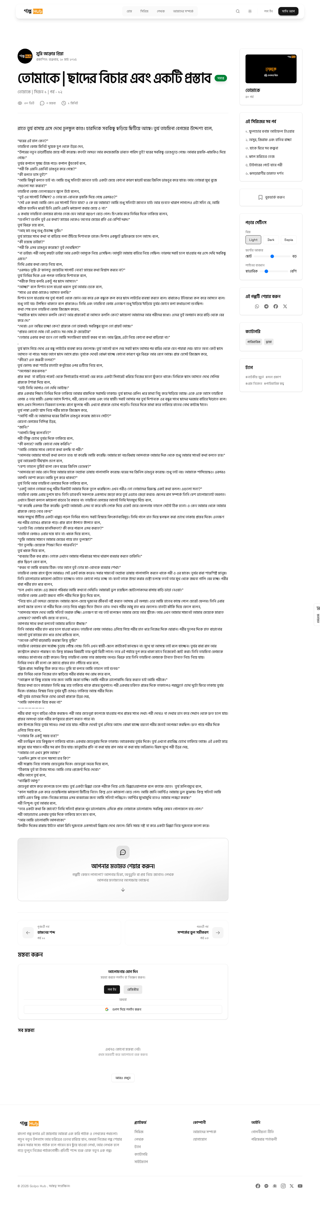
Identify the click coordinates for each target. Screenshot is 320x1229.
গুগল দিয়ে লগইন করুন (126, 1009)
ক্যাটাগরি (140, 1154)
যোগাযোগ (200, 1139)
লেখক (139, 1139)
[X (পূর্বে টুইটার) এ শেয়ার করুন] (285, 306)
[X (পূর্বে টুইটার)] (291, 1186)
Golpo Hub (38, 1186)
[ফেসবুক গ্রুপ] (274, 1186)
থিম (248, 232)
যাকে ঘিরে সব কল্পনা (264, 148)
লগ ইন (268, 11)
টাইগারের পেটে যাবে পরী (265, 165)
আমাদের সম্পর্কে (204, 1131)
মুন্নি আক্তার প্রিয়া (49, 53)
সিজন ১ (41, 91)
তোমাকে (25, 91)
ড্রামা (269, 342)
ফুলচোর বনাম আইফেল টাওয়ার (271, 131)
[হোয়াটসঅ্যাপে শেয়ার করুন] (257, 306)
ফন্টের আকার (254, 250)
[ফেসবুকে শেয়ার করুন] (276, 306)
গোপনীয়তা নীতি (262, 1131)
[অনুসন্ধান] (237, 11)
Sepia (288, 240)
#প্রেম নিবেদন (254, 383)
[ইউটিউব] (300, 1186)
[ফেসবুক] (258, 1186)
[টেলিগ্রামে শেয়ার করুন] (266, 306)
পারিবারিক (253, 342)
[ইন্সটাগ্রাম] (283, 1186)
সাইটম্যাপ (141, 1161)
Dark (271, 240)
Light (253, 240)
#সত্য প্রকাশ (273, 377)
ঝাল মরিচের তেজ (262, 156)
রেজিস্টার (132, 989)
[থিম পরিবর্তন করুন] (250, 11)
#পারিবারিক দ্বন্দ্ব (274, 383)
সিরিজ (138, 1131)
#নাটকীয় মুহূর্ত (255, 377)
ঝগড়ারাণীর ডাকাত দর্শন (266, 173)
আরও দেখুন (122, 1078)
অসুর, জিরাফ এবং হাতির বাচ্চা (270, 139)
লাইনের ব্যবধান (255, 265)
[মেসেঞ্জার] (266, 1186)
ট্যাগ (137, 1146)
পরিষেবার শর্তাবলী (264, 1139)
